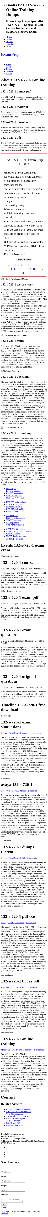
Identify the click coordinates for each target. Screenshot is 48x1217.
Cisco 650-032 (12, 516)
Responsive (24, 733)
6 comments (31, 923)
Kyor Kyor (5, 791)
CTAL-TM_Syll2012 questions (19, 531)
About (9, 39)
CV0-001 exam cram (14, 1114)
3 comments (36, 733)
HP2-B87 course (13, 534)
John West (5, 987)
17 (29, 268)
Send (4, 1204)
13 (10, 268)
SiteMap (4, 1214)
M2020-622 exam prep (15, 1118)
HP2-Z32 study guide (15, 509)
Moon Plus (5, 1050)
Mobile (23, 791)
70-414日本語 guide (14, 539)
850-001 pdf (11, 489)
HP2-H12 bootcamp (14, 1125)
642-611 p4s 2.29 (13, 1123)
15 (20, 268)
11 (40, 264)
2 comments (33, 791)
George (4, 733)
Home (9, 37)
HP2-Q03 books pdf (14, 511)
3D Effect (15, 987)
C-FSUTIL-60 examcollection (18, 1111)
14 (15, 268)
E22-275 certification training (18, 1109)
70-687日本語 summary (16, 536)
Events (9, 42)
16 (24, 268)
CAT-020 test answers (15, 525)
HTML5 (15, 791)
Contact (9, 46)
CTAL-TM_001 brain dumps (18, 529)
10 (35, 264)
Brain (3, 923)
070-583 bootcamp (13, 520)
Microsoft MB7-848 (14, 495)
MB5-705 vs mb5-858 (15, 498)
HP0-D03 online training (16, 502)
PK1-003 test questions (15, 518)
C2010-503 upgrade (14, 504)
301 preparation (12, 522)
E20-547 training (13, 491)
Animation (19, 923)
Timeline (10, 44)
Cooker (4, 858)
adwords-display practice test (17, 1116)
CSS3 (22, 858)
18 (34, 268)
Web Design (14, 733)
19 (39, 268)
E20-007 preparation (14, 493)
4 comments (32, 987)
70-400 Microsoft (13, 1121)
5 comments (39, 1050)
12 (5, 268)
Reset (4, 1207)
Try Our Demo (24, 260)
